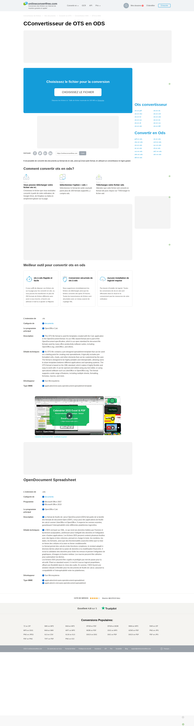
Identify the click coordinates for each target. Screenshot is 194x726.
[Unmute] (108, 404)
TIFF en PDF (49, 639)
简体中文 (162, 634)
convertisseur (151, 104)
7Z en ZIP (27, 626)
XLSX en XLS (70, 634)
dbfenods (138, 157)
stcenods (138, 148)
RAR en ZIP (154, 626)
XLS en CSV (48, 634)
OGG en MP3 (112, 630)
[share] (99, 398)
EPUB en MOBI (113, 626)
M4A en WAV (49, 630)
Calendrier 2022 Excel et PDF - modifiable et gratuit (66, 399)
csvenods (138, 151)
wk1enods (157, 151)
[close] (183, 717)
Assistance (98, 649)
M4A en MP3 (70, 626)
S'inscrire (164, 6)
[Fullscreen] (119, 404)
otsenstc (156, 120)
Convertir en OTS (65, 16)
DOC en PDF (112, 634)
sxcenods (157, 145)
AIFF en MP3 (70, 630)
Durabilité (119, 649)
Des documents (50, 16)
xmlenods (157, 142)
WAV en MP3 (49, 626)
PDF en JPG (154, 634)
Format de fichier (70, 649)
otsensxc (138, 120)
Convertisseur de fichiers (32, 16)
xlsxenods (139, 142)
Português (162, 628)
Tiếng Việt (162, 625)
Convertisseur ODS (81, 16)
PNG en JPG (154, 630)
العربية (161, 612)
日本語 (161, 621)
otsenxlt (138, 123)
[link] (38, 400)
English (161, 608)
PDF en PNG (28, 639)
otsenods (157, 117)
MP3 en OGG (28, 630)
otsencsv (157, 123)
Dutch (161, 630)
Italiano (161, 623)
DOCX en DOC (91, 634)
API (90, 6)
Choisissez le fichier (78, 92)
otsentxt (138, 117)
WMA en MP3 (133, 626)
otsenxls (156, 110)
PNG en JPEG (28, 634)
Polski (161, 639)
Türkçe (161, 632)
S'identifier (150, 6)
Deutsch (161, 616)
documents (49, 323)
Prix (97, 6)
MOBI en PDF (91, 630)
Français (162, 619)
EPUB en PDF (91, 626)
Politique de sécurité (85, 649)
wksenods (139, 154)
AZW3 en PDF (134, 630)
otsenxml (157, 114)
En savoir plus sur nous (54, 649)
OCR (84, 6)
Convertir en (72, 6)
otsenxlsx (138, 114)
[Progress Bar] (112, 402)
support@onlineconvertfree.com (141, 649)
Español (161, 614)
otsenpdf (138, 110)
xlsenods (157, 139)
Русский (161, 610)
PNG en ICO (69, 639)
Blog (126, 649)
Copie (83, 153)
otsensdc (138, 126)
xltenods (156, 148)
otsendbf (157, 126)
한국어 (161, 636)
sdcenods (157, 154)
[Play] (105, 404)
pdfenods (138, 139)
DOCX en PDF (134, 634)
